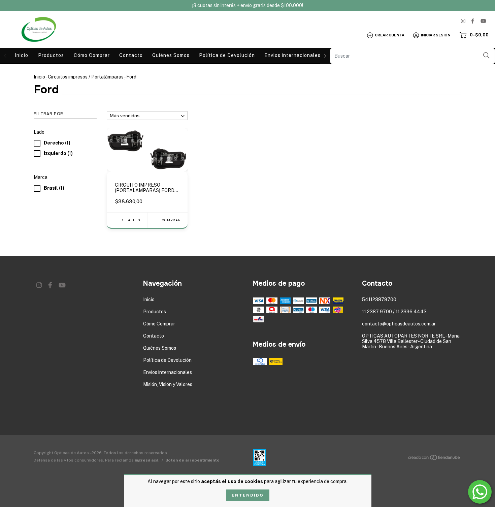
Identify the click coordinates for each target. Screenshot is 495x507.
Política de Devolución (227, 55)
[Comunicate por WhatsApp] (480, 492)
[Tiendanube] (434, 459)
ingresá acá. (147, 460)
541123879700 (379, 299)
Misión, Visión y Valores (167, 384)
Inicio (21, 55)
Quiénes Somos (171, 55)
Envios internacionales (292, 55)
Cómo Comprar (92, 55)
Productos (51, 55)
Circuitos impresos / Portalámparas (86, 77)
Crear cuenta (389, 35)
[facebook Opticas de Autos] (472, 21)
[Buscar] (486, 55)
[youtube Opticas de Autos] (483, 21)
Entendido (248, 495)
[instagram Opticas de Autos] (463, 21)
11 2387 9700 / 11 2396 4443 (394, 311)
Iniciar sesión (436, 35)
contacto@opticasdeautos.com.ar (399, 323)
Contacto (131, 55)
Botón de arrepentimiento (192, 460)
